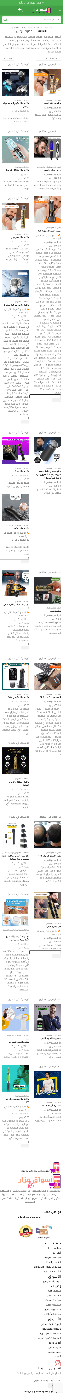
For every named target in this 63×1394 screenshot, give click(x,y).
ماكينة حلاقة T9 (22, 471)
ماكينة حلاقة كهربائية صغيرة (16, 305)
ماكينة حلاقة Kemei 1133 (17, 170)
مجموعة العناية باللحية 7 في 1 (16, 606)
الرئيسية (48, 27)
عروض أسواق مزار (8, 852)
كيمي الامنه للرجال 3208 (49, 230)
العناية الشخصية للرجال (53, 100)
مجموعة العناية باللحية (50, 1038)
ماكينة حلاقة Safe (21, 528)
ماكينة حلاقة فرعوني (20, 237)
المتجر (39, 27)
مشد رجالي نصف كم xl (50, 1105)
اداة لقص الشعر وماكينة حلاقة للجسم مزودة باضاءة (15, 857)
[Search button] (5, 19)
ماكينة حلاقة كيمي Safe (18, 697)
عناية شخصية (41, 167)
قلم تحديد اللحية (53, 926)
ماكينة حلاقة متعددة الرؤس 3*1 (17, 1101)
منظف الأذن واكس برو (19, 1042)
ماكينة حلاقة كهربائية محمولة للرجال (16, 105)
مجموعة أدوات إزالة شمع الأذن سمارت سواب (17, 938)
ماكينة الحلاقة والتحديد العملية (19, 783)
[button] (30, 3)
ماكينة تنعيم (55, 611)
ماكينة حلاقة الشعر (52, 103)
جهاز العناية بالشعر (52, 170)
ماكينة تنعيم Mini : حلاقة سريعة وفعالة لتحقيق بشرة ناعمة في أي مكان (48, 474)
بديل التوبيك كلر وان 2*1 (49, 855)
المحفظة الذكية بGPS (50, 697)
